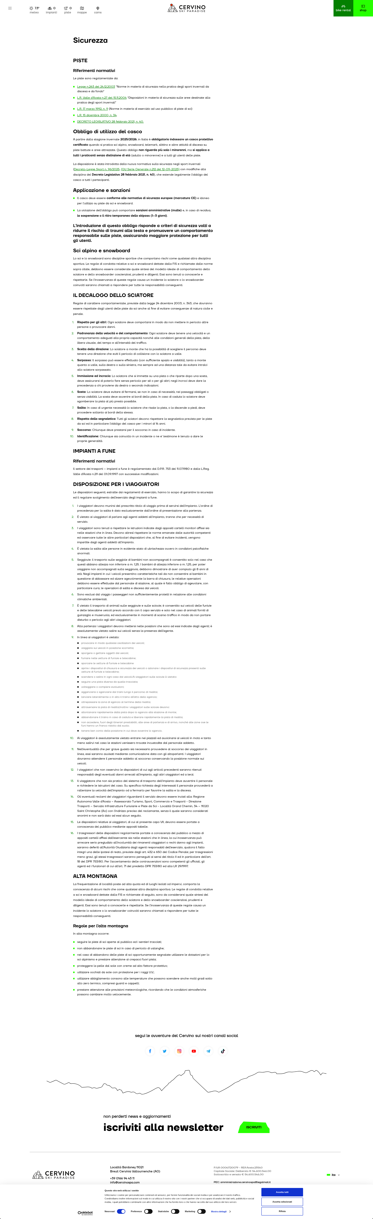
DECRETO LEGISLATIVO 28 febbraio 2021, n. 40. (110, 121)
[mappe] (82, 8)
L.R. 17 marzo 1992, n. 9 (92, 109)
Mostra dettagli (219, 1211)
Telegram (208, 1051)
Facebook (150, 1051)
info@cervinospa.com (125, 1182)
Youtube (193, 1051)
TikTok (223, 1051)
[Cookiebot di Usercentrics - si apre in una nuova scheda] (85, 1213)
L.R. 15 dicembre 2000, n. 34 (97, 115)
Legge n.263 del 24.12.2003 (96, 86)
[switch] (148, 1211)
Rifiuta (282, 1211)
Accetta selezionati (282, 1201)
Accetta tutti (282, 1192)
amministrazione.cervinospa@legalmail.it (245, 1182)
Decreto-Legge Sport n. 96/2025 (96, 169)
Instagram (179, 1051)
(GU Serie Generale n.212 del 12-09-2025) (150, 169)
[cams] (98, 8)
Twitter (164, 1051)
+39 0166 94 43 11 (122, 1178)
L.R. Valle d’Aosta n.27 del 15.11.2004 (102, 98)
